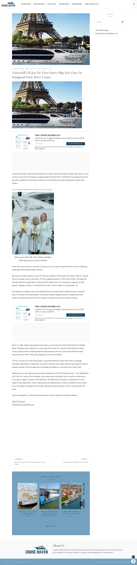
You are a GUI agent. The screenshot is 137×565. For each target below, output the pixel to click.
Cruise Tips (51, 4)
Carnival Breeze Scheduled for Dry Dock (75, 460)
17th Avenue (126, 561)
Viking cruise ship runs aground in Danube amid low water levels (49, 513)
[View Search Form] (134, 4)
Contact (31, 561)
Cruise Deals (64, 4)
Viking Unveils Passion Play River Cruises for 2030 (71, 513)
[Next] (81, 504)
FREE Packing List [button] (92, 4)
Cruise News (77, 4)
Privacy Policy (19, 561)
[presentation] (27, 496)
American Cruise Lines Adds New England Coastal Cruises (29, 461)
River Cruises (47, 68)
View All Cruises (18, 401)
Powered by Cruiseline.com (23, 405)
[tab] (47, 526)
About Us (7, 561)
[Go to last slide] (20, 504)
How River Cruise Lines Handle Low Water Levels (27, 513)
